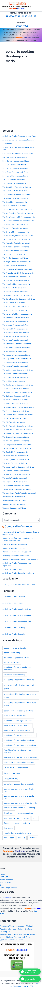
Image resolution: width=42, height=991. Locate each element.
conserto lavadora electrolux (14, 808)
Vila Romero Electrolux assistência (15, 228)
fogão (26, 818)
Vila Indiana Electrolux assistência (15, 377)
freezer (6, 823)
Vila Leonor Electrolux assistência (15, 363)
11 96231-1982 (21, 26)
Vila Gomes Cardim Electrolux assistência (18, 407)
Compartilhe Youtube (18, 526)
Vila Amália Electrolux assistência (14, 482)
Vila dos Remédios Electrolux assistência (17, 426)
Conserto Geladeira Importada (13, 548)
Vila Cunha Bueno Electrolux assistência (17, 433)
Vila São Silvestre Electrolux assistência (17, 210)
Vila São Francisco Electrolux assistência (17, 213)
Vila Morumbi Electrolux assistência (15, 306)
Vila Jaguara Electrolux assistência (15, 366)
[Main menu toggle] (37, 5)
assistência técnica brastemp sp (19, 679)
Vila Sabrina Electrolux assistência (15, 224)
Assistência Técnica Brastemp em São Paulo (19, 136)
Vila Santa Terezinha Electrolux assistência (18, 217)
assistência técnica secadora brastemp (19, 762)
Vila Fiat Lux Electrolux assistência (15, 418)
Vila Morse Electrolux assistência (14, 310)
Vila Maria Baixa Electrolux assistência (16, 344)
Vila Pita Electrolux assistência (13, 254)
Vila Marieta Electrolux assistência (15, 336)
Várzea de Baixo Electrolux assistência (16, 489)
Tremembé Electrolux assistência (14, 500)
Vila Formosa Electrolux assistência (15, 411)
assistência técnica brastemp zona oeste (20, 695)
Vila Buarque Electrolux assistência (15, 456)
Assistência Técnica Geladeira (13, 597)
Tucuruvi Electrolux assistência (14, 497)
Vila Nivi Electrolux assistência (13, 303)
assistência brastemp (12, 653)
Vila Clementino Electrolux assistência (16, 448)
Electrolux (8, 813)
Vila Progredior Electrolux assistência (16, 243)
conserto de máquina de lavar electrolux (19, 784)
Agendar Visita (5, 882)
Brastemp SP (7, 144)
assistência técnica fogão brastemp (18, 720)
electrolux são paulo (12, 818)
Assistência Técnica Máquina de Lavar (16, 609)
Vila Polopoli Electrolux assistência (15, 251)
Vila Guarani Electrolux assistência (15, 404)
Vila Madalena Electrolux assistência (16, 355)
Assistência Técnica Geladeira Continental (18, 573)
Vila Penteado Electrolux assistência (16, 277)
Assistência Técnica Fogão (12, 603)
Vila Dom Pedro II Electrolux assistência (17, 430)
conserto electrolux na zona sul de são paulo (20, 803)
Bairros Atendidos (7, 879)
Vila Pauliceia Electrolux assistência (15, 280)
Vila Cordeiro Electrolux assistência (15, 441)
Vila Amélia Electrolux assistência (14, 478)
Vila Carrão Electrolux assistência (15, 452)
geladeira (26, 823)
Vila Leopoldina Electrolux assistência (16, 359)
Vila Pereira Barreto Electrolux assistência (17, 273)
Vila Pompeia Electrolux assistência (15, 247)
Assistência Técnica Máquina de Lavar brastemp (18, 751)
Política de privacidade (8, 888)
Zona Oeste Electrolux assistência (15, 172)
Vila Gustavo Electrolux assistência (15, 389)
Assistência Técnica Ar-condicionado (16, 615)
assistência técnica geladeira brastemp (19, 735)
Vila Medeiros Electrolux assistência (15, 318)
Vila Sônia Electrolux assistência (14, 202)
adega (6, 648)
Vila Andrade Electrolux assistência (15, 471)
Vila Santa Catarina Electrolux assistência (18, 221)
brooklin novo (11, 778)
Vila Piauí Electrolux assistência (14, 265)
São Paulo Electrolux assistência (14, 157)
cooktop (32, 808)
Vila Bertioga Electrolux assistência (15, 459)
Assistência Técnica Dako (12, 569)
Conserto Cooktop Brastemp (17, 91)
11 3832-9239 (29, 16)
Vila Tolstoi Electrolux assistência (14, 191)
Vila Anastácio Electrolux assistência (16, 474)
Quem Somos (5, 877)
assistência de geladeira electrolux (16, 658)
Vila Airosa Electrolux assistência (14, 463)
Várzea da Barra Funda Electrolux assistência (19, 493)
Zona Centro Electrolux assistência (15, 161)
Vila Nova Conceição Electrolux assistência (18, 299)
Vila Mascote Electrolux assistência (15, 325)
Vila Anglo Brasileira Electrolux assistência (18, 467)
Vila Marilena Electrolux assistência (15, 333)
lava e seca (8, 828)
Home (2, 874)
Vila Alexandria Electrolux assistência (16, 486)
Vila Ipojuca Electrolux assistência (15, 374)
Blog (1, 885)
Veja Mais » (10, 125)
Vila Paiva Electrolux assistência (14, 288)
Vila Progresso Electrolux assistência (16, 239)
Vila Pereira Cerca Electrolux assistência (17, 269)
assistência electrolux (12, 662)
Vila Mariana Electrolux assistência (15, 340)
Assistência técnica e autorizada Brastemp (18, 140)
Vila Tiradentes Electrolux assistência (16, 195)
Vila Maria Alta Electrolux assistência (16, 348)
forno (35, 818)
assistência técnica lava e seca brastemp (20, 745)
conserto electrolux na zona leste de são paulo (19, 790)
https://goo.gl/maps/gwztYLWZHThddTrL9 (18, 584)
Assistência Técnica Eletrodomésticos (16, 87)
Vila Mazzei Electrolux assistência (15, 321)
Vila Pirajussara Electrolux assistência (16, 262)
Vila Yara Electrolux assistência (14, 183)
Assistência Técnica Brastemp (13, 628)
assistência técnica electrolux (15, 716)
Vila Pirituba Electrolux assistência (15, 258)
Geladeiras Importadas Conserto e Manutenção (20, 559)
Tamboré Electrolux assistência (14, 508)
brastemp (9, 767)
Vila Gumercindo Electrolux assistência (17, 392)
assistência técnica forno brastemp (17, 725)
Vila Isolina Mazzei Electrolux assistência (17, 370)
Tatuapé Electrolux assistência (13, 504)
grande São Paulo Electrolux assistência (17, 154)
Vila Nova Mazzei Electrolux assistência (17, 295)
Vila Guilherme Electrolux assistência (16, 396)
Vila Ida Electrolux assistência (13, 381)
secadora (21, 838)
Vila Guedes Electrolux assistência (15, 400)
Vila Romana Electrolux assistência (15, 232)
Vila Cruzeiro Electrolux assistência (15, 437)
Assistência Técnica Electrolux (13, 634)
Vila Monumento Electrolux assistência (17, 314)
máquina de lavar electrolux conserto (17, 833)
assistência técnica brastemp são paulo (19, 686)
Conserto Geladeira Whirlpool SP (14, 544)
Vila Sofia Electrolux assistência (14, 206)
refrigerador (9, 838)
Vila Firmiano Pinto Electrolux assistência (17, 415)
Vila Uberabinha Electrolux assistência (16, 187)
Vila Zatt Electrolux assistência (13, 180)
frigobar (16, 823)
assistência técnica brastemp (14, 675)
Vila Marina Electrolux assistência (15, 329)
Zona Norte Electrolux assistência (15, 169)
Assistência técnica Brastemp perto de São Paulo (18, 934)
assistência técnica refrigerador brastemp (20, 757)
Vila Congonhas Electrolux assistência (16, 445)
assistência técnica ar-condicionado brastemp (18, 668)
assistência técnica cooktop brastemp (18, 711)
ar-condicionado (19, 648)
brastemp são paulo (12, 773)
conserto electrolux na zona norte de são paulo (19, 797)
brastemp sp (23, 768)
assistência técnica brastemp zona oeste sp (20, 704)
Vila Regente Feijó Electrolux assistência (17, 236)
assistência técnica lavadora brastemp (19, 740)
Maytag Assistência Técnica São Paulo (17, 552)
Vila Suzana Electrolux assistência (15, 198)
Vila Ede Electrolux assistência (13, 422)
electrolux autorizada (25, 813)
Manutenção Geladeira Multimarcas (15, 556)
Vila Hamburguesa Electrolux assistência (17, 385)
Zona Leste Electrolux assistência (15, 176)
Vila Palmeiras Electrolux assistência (16, 284)
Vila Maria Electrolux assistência (14, 351)
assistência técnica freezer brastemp (18, 730)
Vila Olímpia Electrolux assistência (15, 292)
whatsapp (33, 838)
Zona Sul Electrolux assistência (14, 165)
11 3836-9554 (13, 16)
